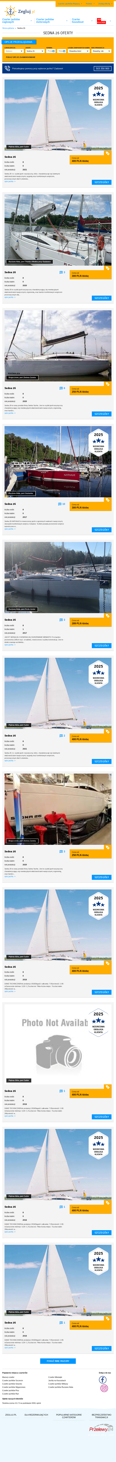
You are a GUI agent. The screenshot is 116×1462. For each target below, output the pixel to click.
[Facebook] (102, 1383)
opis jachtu (9, 181)
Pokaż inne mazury (58, 1361)
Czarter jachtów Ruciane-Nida (60, 1387)
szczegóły (102, 182)
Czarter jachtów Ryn (10, 1394)
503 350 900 (102, 68)
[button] (14, 51)
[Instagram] (104, 1391)
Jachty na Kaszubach (57, 1380)
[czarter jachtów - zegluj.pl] (58, 9)
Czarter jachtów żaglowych (11, 20)
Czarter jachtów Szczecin (12, 1380)
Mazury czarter (8, 1377)
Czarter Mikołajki (55, 1377)
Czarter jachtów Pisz (10, 1390)
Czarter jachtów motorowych (45, 20)
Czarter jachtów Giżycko (12, 1384)
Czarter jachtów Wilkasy (58, 1384)
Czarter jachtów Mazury (69, 3)
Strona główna (8, 28)
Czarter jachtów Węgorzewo (13, 1387)
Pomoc (89, 3)
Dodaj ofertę (104, 3)
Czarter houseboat (78, 20)
